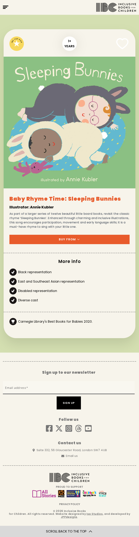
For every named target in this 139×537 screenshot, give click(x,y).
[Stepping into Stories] (73, 493)
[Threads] (78, 428)
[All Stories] (44, 493)
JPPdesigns (69, 517)
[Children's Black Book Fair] (89, 493)
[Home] (116, 7)
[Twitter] (59, 428)
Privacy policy (69, 504)
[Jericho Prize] (61, 493)
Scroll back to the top (66, 531)
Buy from (67, 239)
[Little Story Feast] (103, 493)
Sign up (69, 403)
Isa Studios (95, 514)
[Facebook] (49, 428)
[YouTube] (88, 428)
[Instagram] (69, 428)
